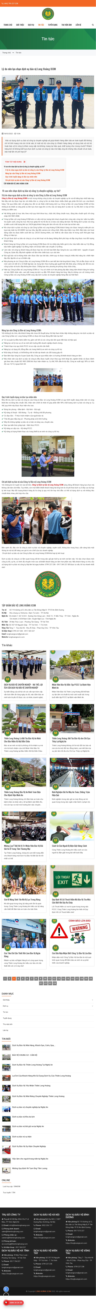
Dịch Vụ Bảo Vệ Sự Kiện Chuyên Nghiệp (29, 1146)
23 (50, 983)
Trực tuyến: (9, 1192)
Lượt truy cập (11, 1186)
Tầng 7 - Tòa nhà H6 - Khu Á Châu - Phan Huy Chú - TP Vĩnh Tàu (79, 1260)
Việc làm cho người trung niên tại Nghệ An (30, 1159)
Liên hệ (78, 24)
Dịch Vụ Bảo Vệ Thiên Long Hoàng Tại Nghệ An (32, 1065)
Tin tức (41, 24)
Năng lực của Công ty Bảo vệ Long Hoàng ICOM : (23, 173)
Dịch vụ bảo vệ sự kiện (21, 1137)
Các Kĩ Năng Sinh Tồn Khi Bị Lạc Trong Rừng (22, 899)
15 (68, 979)
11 (49, 979)
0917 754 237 (12, 1261)
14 (63, 979)
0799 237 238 (44, 1264)
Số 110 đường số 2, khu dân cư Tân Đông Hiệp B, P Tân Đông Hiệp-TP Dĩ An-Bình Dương (79, 1224)
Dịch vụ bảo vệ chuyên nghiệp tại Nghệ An (30, 1107)
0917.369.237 (15, 1247)
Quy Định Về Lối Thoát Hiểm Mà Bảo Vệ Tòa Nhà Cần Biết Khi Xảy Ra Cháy (71, 901)
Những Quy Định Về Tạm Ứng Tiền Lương (29, 1168)
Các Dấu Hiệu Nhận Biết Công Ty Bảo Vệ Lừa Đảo (71, 953)
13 (59, 979)
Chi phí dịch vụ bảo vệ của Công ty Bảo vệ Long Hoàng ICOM (27, 180)
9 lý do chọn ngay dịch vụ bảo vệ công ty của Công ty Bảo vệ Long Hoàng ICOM (34, 170)
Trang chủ (8, 24)
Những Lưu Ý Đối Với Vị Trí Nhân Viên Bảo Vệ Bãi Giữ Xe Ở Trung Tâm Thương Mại (23, 847)
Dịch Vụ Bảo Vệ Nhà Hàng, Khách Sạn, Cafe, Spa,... (34, 1045)
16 (72, 979)
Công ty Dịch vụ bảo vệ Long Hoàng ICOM (47, 484)
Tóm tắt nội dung (13, 162)
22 (45, 983)
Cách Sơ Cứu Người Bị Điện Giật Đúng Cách (69, 845)
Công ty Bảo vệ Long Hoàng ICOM (14, 198)
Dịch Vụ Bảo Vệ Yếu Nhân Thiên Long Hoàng (31, 1086)
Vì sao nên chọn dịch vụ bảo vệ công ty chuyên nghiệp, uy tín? (24, 166)
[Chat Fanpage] (6, 1296)
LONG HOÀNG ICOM (43, 1291)
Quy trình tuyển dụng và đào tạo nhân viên (21, 176)
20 (90, 979)
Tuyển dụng (52, 24)
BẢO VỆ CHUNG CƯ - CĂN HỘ (24, 1055)
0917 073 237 (76, 1231)
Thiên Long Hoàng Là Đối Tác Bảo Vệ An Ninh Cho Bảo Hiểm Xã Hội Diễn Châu (22, 740)
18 (81, 979)
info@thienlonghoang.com (17, 1225)
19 (86, 979)
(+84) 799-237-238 (10, 3)
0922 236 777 (44, 1225)
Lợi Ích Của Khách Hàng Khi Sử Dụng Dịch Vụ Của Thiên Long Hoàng (42, 1076)
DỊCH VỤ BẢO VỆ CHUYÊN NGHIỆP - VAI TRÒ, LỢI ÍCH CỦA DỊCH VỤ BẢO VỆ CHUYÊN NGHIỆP (23, 686)
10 (45, 979)
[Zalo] (6, 1289)
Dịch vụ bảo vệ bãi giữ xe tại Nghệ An (28, 1126)
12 (54, 979)
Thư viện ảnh (66, 24)
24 (54, 983)
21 (41, 983)
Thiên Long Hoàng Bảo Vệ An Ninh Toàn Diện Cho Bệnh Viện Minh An (22, 794)
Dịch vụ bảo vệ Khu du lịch (25, 1117)
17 (77, 979)
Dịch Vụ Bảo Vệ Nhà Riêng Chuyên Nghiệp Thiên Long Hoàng (38, 1096)
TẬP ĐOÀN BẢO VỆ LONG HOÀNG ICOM (16, 183)
